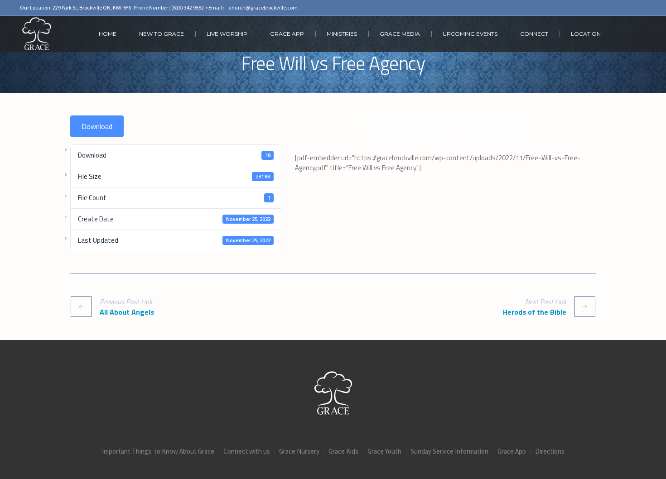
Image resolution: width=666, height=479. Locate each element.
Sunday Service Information (449, 451)
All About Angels (127, 312)
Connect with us (246, 451)
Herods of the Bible (534, 312)
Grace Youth (384, 451)
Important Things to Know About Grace (158, 451)
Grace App (511, 451)
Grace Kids (343, 451)
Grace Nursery (299, 451)
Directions (550, 451)
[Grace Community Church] (333, 393)
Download (97, 126)
